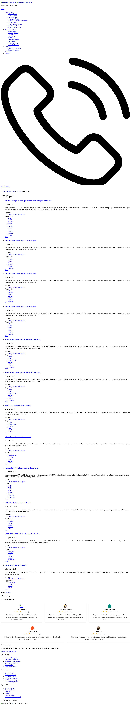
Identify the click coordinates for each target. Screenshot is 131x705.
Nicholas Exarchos (65, 609)
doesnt (10, 221)
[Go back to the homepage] (16, 2)
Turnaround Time (10, 695)
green (10, 358)
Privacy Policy (9, 665)
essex (10, 356)
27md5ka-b (11, 551)
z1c (9, 528)
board (10, 485)
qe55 (9, 490)
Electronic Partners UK (8, 191)
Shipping (7, 691)
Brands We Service (10, 676)
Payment (7, 693)
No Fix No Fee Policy (11, 663)
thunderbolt (11, 560)
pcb (9, 428)
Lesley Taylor (32, 631)
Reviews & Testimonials (12, 659)
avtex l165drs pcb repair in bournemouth (18, 405)
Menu (2, 9)
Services (18, 191)
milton (10, 261)
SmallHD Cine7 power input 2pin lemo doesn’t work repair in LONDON (28, 201)
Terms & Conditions (11, 666)
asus (9, 258)
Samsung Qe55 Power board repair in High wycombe (22, 468)
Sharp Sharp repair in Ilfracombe (16, 565)
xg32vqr (11, 268)
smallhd (10, 233)
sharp (10, 587)
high (9, 487)
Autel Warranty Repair (11, 682)
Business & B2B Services (12, 661)
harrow (10, 521)
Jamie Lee (98, 631)
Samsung (11, 495)
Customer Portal (9, 690)
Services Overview (10, 675)
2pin (9, 218)
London (10, 226)
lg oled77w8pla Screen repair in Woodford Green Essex (23, 339)
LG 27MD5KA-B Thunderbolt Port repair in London (22, 534)
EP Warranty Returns (11, 678)
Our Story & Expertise (11, 658)
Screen (10, 266)
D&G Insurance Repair (12, 680)
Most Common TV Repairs (16, 214)
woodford (11, 367)
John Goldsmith (109, 609)
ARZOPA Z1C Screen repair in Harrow (18, 503)
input (10, 223)
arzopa (10, 520)
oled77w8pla (12, 360)
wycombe (11, 497)
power (10, 228)
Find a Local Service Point (13, 697)
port (9, 554)
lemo (9, 225)
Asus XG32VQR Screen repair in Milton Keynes (20, 240)
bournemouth (12, 424)
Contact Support (9, 688)
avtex (10, 422)
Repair (10, 230)
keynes (10, 259)
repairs (10, 231)
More (6, 237)
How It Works (9, 673)
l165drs (10, 426)
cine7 (10, 219)
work (10, 235)
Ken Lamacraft (21, 609)
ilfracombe (11, 582)
